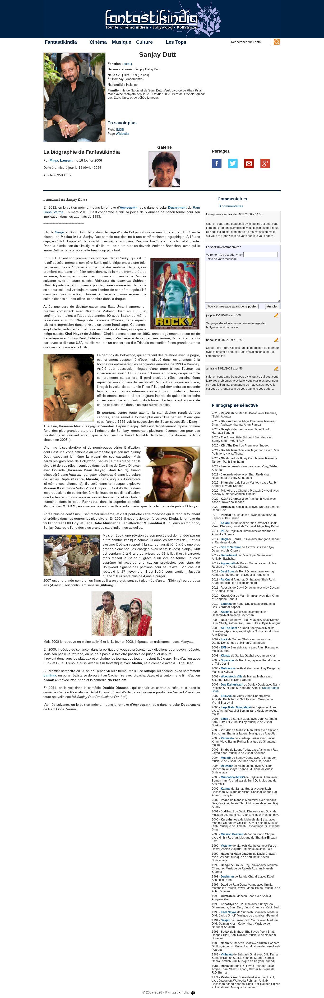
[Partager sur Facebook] (217, 163)
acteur (128, 64)
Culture (144, 42)
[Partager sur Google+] (265, 163)
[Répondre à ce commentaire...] (276, 315)
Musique (121, 42)
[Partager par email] (249, 163)
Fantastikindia (61, 42)
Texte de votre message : (222, 259)
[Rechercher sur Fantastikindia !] (277, 42)
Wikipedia (122, 133)
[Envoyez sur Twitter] (233, 163)
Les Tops (176, 42)
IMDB (120, 129)
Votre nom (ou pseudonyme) (224, 254)
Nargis (60, 232)
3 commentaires (231, 206)
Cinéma (98, 42)
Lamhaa (49, 675)
